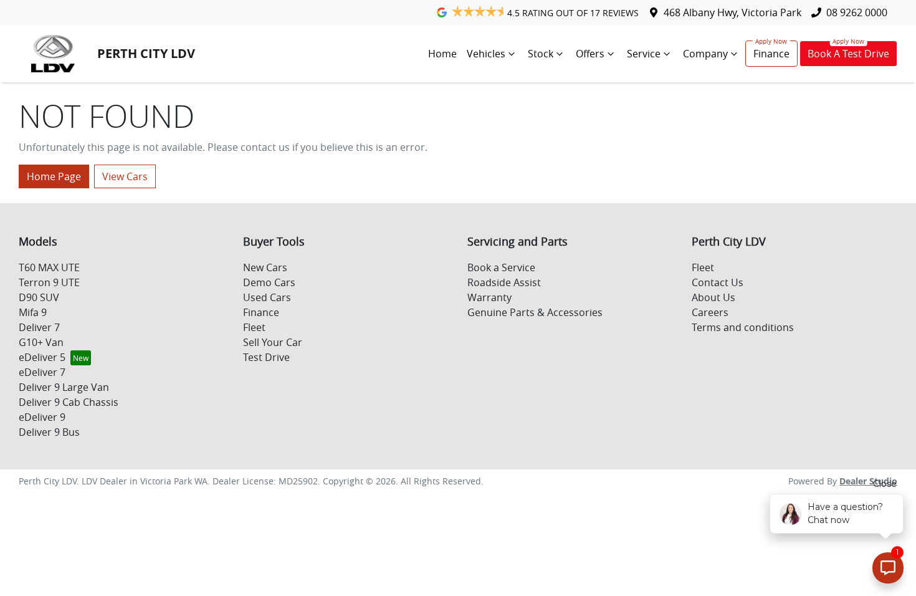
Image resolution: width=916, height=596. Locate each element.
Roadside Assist (504, 282)
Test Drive (266, 357)
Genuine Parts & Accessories (535, 312)
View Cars (125, 176)
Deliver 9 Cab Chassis (68, 402)
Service (644, 53)
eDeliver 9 (42, 417)
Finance (771, 53)
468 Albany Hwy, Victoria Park (732, 12)
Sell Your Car (272, 342)
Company (705, 53)
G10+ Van (41, 342)
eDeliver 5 (42, 357)
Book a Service (501, 267)
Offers (590, 53)
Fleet (254, 327)
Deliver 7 (39, 327)
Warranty (489, 297)
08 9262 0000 (856, 12)
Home (442, 53)
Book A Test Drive (848, 53)
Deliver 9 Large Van (64, 387)
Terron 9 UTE (49, 282)
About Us (713, 297)
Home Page (54, 176)
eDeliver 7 (42, 372)
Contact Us (717, 282)
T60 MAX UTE (49, 267)
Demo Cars (269, 282)
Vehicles (486, 53)
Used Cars (267, 297)
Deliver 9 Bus (49, 432)
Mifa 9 (33, 312)
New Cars (265, 267)
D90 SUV (39, 297)
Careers (710, 312)
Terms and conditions (743, 327)
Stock (540, 53)
